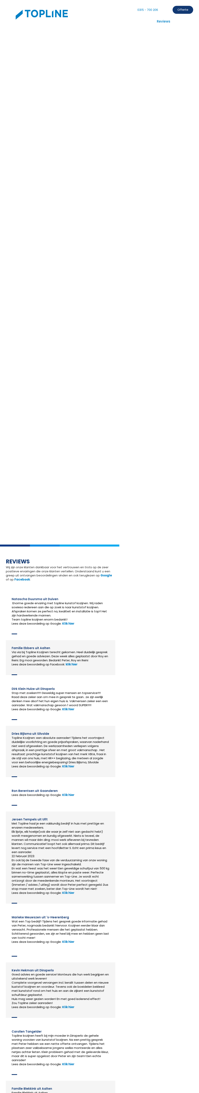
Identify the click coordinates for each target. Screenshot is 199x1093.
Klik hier (68, 623)
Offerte (182, 10)
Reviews (163, 21)
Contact (183, 21)
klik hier (72, 664)
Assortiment (116, 21)
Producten (91, 21)
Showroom (142, 21)
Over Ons (69, 21)
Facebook (22, 579)
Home (50, 21)
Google (106, 575)
